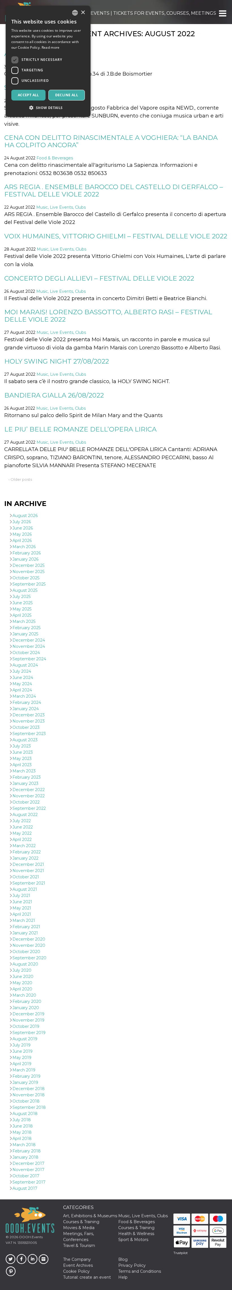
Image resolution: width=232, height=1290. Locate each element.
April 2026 (22, 540)
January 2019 (25, 1082)
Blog (123, 1259)
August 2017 (24, 1188)
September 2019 (29, 1032)
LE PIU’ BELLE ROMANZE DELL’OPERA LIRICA (80, 429)
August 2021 (24, 889)
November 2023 (28, 721)
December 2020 (28, 939)
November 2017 (28, 1169)
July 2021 (21, 895)
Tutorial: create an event (87, 1277)
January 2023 (25, 783)
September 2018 (29, 1107)
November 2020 (28, 945)
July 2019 (21, 1045)
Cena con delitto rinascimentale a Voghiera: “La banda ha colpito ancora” (111, 141)
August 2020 (25, 964)
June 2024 (22, 677)
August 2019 (24, 1038)
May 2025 (21, 609)
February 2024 (26, 702)
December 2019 (28, 1013)
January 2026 (25, 559)
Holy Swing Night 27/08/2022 (56, 361)
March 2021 (23, 920)
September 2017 (29, 1182)
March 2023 (24, 771)
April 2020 (22, 989)
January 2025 (25, 634)
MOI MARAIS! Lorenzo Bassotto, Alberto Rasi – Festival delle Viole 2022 (108, 315)
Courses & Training (81, 1221)
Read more (51, 47)
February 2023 (26, 777)
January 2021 (25, 933)
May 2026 (22, 534)
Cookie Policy (76, 1271)
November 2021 (28, 870)
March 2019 (23, 1070)
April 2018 (22, 1138)
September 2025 (29, 584)
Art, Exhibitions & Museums (90, 1215)
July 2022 (21, 820)
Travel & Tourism (79, 1245)
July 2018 (21, 1119)
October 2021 (25, 876)
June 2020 (22, 976)
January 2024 (25, 708)
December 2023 (28, 714)
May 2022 (22, 833)
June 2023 (22, 752)
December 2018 (28, 1088)
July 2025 (21, 596)
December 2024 (28, 640)
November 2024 (28, 646)
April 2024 (22, 690)
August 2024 (25, 665)
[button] (222, 13)
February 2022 (26, 852)
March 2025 (23, 621)
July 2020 (21, 970)
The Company (77, 1259)
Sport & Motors (133, 1239)
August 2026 (25, 515)
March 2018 (24, 1144)
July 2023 (21, 746)
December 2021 (28, 864)
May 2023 (22, 758)
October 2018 (26, 1101)
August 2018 (25, 1113)
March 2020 (24, 995)
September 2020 (29, 957)
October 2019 (25, 1026)
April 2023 (22, 764)
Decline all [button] (66, 95)
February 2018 (26, 1151)
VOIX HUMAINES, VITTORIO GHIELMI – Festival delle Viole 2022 (115, 236)
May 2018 (22, 1132)
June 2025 (22, 602)
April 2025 (21, 615)
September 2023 (29, 733)
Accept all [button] (28, 95)
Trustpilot (180, 1253)
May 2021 (21, 908)
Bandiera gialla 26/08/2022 (54, 395)
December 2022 (28, 789)
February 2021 (26, 926)
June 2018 (22, 1126)
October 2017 (25, 1175)
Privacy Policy (132, 1265)
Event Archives (78, 1265)
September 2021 (28, 883)
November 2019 (28, 1020)
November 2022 (28, 795)
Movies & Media (78, 1227)
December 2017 (28, 1163)
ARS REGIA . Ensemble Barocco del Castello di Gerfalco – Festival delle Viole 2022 (113, 190)
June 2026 (22, 528)
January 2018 (25, 1157)
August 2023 (25, 739)
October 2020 (26, 951)
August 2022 (25, 814)
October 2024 (26, 652)
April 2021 (21, 914)
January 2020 (25, 1007)
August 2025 (24, 590)
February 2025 (26, 627)
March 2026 (24, 546)
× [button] (83, 12)
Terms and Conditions (139, 1271)
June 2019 (22, 1051)
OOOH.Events (30, 1237)
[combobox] (75, 13)
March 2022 (24, 845)
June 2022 (22, 827)
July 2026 (21, 521)
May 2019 (21, 1057)
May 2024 (22, 683)
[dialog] (48, 61)
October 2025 (25, 577)
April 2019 (21, 1063)
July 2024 (21, 671)
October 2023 (26, 727)
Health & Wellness (136, 1233)
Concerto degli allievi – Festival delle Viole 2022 (99, 278)
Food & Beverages (54, 158)
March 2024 (24, 696)
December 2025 (28, 565)
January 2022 (25, 858)
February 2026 (26, 553)
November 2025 (28, 571)
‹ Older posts (20, 479)
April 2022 (22, 839)
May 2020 (22, 982)
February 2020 (26, 1001)
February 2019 (26, 1076)
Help (123, 1277)
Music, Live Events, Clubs (61, 207)
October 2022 (26, 802)
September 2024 (29, 658)
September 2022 (29, 808)
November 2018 (28, 1094)
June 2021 (22, 901)
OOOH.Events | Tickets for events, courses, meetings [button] (145, 13)
